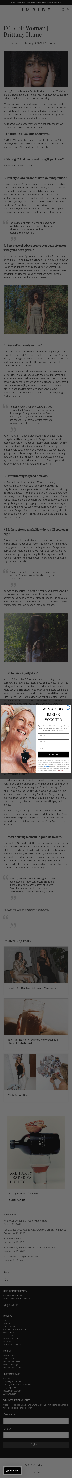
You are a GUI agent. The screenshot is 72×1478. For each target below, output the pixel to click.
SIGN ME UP (53, 754)
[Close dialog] (68, 708)
